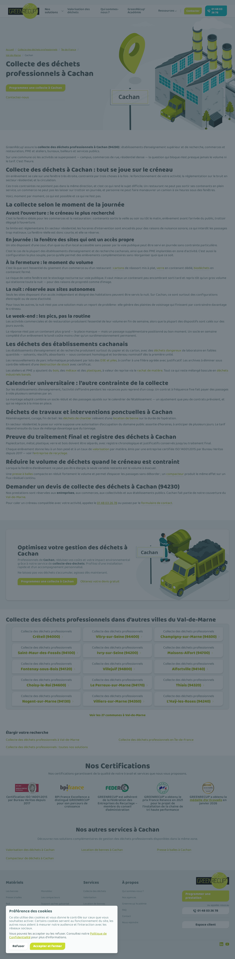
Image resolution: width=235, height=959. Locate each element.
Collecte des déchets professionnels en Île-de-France (156, 739)
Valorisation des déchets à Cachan (30, 849)
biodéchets (201, 268)
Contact (126, 916)
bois (56, 370)
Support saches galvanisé (55, 904)
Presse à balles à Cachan (174, 849)
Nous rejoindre (130, 922)
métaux (71, 370)
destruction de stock (54, 364)
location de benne (125, 418)
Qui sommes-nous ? (110, 11)
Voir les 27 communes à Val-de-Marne (117, 715)
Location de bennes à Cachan (102, 849)
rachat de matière (149, 370)
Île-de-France (68, 50)
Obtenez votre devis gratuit (100, 581)
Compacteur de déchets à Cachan (30, 858)
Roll (8, 904)
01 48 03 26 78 (217, 11)
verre (160, 268)
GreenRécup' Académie (136, 11)
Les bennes (12, 891)
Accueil (10, 50)
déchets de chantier (77, 418)
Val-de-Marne (13, 55)
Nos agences (129, 897)
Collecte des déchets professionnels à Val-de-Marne (42, 739)
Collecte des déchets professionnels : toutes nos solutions (47, 747)
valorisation (101, 449)
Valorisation (89, 897)
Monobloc (46, 891)
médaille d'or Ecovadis (206, 800)
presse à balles (22, 474)
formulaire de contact (156, 503)
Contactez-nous (17, 97)
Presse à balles (14, 897)
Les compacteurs (50, 897)
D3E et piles (108, 360)
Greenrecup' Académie (134, 904)
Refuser (18, 946)
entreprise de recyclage (50, 453)
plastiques (94, 370)
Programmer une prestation (198, 895)
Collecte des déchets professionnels (37, 50)
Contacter (193, 11)
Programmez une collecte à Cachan (35, 87)
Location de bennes (94, 904)
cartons (118, 268)
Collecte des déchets (94, 891)
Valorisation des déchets (78, 11)
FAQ (124, 910)
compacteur (175, 474)
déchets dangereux (167, 350)
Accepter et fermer (47, 946)
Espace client (206, 924)
